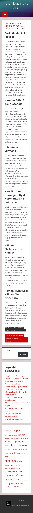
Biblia (6, 435)
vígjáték (10, 484)
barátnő (26, 431)
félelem (7, 442)
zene (16, 483)
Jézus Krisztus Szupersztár (14, 419)
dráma (15, 328)
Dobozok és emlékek (12, 384)
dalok (9, 435)
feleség (25, 438)
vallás (6, 483)
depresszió (14, 435)
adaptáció (8, 328)
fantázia (11, 438)
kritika (8, 456)
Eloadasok (22, 28)
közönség (10, 461)
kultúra (14, 457)
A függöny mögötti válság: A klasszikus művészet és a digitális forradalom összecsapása (16, 378)
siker (20, 471)
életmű (11, 486)
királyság (7, 453)
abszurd (8, 430)
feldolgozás (18, 438)
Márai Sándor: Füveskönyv (15, 335)
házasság (23, 445)
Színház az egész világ (16, 6)
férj (11, 442)
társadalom (24, 480)
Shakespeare (22, 330)
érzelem (16, 487)
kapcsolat (22, 449)
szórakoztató (12, 479)
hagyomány (18, 441)
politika (20, 465)
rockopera (17, 468)
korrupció (23, 453)
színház (19, 475)
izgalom (15, 449)
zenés (21, 484)
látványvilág (20, 461)
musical (13, 465)
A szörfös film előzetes (13, 414)
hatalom (20, 328)
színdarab (9, 475)
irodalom (8, 449)
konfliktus (14, 330)
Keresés (7, 350)
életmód (7, 486)
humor (7, 330)
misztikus (7, 465)
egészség (7, 438)
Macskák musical (11, 416)
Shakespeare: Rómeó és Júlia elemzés (14, 340)
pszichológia (10, 468)
